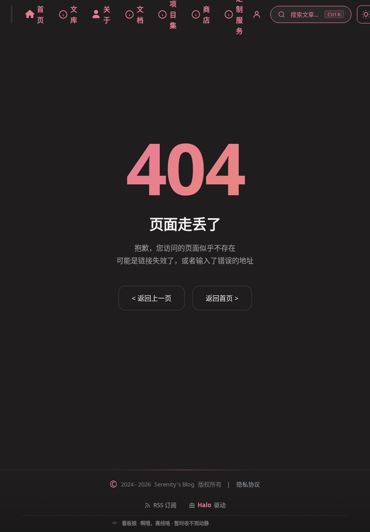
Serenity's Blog (174, 484)
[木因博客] (12, 14)
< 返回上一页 (151, 298)
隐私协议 (248, 484)
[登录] (257, 14)
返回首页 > (222, 298)
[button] (311, 14)
